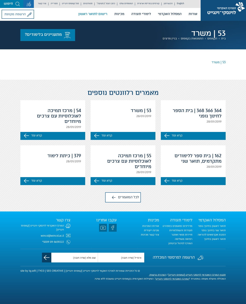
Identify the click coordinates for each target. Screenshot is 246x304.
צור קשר (42, 3)
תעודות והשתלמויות (180, 230)
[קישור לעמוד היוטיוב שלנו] (103, 228)
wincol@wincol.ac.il (52, 235)
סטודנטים (87, 3)
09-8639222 (57, 241)
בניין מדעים (170, 38)
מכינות (119, 14)
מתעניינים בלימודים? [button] (43, 34)
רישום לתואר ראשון (92, 14)
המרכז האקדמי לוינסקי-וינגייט (172, 278)
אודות (193, 14)
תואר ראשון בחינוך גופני (212, 226)
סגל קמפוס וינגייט (70, 3)
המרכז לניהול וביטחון (180, 243)
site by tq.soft (28, 270)
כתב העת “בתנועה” (106, 3)
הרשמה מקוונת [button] (15, 14)
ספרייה (54, 3)
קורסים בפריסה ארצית (148, 3)
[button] (11, 4)
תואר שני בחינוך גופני (213, 230)
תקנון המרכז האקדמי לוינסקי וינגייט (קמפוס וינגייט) (197, 274)
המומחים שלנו (126, 3)
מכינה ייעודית (151, 230)
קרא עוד (177, 135)
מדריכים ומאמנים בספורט (177, 226)
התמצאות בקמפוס (192, 38)
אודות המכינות (150, 226)
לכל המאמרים (128, 197)
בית (223, 38)
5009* (45, 241)
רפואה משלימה (183, 239)
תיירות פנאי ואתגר (181, 234)
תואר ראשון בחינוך (215, 239)
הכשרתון (168, 3)
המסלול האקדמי (170, 14)
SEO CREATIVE (54, 270)
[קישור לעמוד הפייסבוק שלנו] (113, 228)
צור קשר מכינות (150, 234)
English (180, 3)
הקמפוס (212, 38)
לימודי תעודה (141, 14)
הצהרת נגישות (157, 274)
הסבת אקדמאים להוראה (212, 234)
